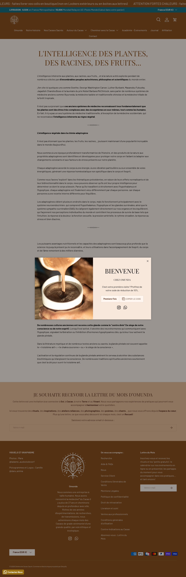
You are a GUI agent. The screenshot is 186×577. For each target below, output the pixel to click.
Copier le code (133, 299)
